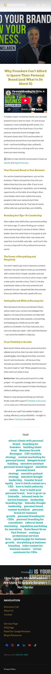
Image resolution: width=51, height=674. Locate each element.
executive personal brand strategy (27, 470)
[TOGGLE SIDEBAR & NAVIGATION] (44, 5)
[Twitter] (18, 645)
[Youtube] (29, 645)
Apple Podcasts (22, 162)
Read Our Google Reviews (17, 631)
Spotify (7, 162)
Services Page (11, 623)
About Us (8, 610)
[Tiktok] (35, 645)
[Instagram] (12, 645)
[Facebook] (7, 645)
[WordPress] (24, 645)
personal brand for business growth (24, 512)
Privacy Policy (10, 669)
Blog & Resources (13, 635)
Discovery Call (11, 606)
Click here (18, 419)
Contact (8, 614)
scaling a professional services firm (22, 535)
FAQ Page (9, 627)
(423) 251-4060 (21, 655)
